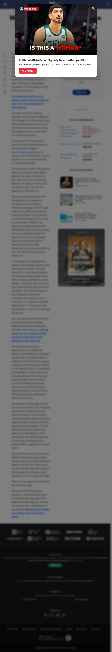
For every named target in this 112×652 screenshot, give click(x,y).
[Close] (93, 8)
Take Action (27, 71)
